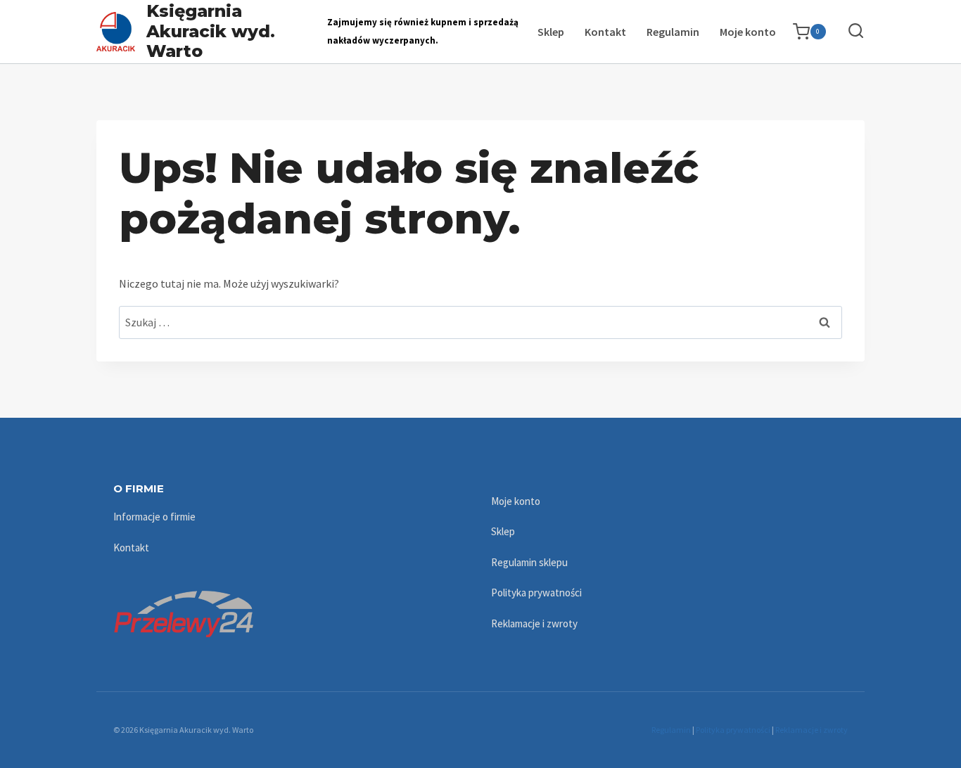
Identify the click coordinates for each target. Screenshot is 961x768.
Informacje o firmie (154, 516)
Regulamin (673, 32)
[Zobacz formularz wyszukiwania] (849, 31)
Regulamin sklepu (529, 562)
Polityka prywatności (536, 592)
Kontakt (605, 32)
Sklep (550, 32)
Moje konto (748, 32)
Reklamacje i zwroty (534, 623)
